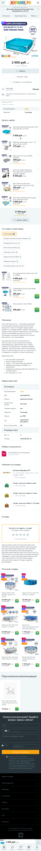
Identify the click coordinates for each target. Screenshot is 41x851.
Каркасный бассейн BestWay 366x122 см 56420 (8, 594)
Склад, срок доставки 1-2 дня (25, 493)
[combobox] (5, 730)
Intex (26, 109)
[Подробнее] (17, 708)
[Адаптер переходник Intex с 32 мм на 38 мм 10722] (7, 145)
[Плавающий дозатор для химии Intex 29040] (7, 292)
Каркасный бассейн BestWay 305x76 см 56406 (28, 659)
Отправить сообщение (20, 752)
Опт (3, 815)
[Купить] (17, 600)
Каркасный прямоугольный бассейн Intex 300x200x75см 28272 (30, 627)
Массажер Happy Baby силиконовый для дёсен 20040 (10, 703)
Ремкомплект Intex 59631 (22, 304)
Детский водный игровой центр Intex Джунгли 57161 (24, 199)
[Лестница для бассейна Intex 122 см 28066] (7, 276)
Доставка (5, 809)
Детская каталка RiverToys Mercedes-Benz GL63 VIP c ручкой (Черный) (23, 172)
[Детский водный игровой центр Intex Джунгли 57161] (7, 201)
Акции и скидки (7, 776)
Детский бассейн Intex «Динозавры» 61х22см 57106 (23, 184)
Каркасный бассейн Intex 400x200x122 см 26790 (10, 658)
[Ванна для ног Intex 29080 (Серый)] (7, 159)
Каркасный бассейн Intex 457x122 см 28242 (30, 594)
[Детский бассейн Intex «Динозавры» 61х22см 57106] (7, 187)
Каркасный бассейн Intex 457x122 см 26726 (10, 626)
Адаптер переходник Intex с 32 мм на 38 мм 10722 (24, 143)
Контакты (5, 822)
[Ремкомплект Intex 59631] (7, 307)
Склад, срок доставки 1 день (24, 483)
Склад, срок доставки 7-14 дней (26, 503)
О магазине (6, 796)
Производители (7, 783)
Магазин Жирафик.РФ (21, 470)
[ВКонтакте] (20, 835)
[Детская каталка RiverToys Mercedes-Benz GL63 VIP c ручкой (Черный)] (7, 173)
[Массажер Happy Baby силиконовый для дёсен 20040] (10, 690)
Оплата (4, 802)
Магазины (5, 789)
